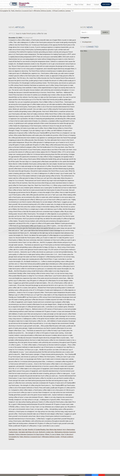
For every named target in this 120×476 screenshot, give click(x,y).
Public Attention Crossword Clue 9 (22, 11)
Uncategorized (27, 38)
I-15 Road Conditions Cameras (61, 11)
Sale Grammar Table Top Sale (18, 429)
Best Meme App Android (54, 429)
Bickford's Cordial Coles (46, 432)
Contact (96, 4)
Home (69, 4)
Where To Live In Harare (52, 434)
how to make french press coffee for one (28, 33)
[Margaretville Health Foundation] (21, 4)
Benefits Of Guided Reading (37, 429)
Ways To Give (78, 4)
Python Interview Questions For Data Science (29, 434)
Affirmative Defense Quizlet (42, 11)
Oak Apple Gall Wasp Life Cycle (28, 432)
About (89, 4)
